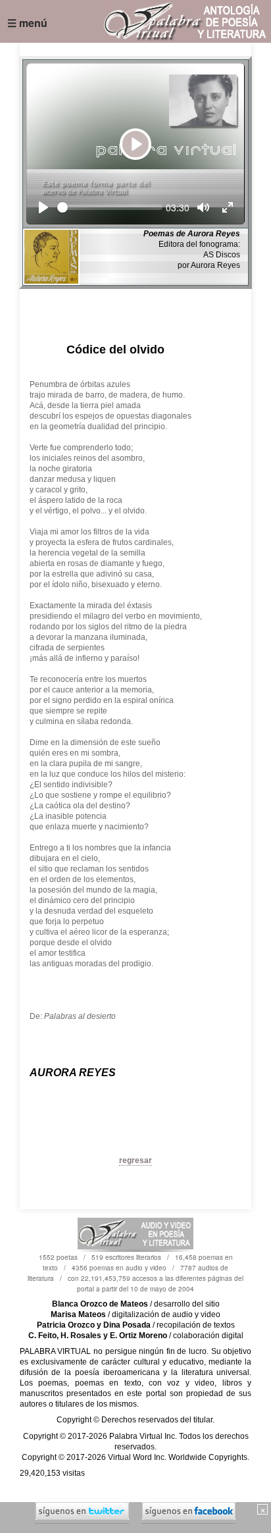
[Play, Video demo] (43, 207)
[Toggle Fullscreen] (227, 207)
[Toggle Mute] (203, 207)
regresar (135, 1160)
